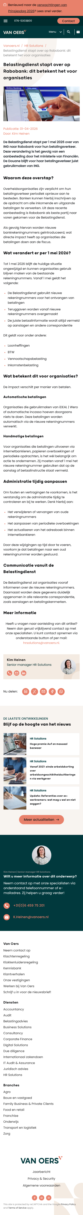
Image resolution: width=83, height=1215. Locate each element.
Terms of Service (17, 1207)
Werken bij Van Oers (18, 986)
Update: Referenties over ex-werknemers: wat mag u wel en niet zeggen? (53, 800)
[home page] (42, 1160)
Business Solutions (17, 1027)
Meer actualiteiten (39, 819)
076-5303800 (23, 21)
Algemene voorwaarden (41, 1185)
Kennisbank (12, 968)
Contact (68, 21)
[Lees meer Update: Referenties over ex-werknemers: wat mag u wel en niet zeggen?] (15, 798)
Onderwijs (11, 1121)
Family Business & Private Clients (28, 1104)
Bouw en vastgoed (17, 1098)
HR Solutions (12, 1075)
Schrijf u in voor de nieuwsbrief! (27, 992)
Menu (52, 32)
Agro (7, 1092)
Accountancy (13, 1009)
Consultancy (13, 1033)
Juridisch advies (15, 1069)
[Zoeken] (69, 32)
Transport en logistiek (19, 1127)
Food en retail (13, 1109)
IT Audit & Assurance (19, 1063)
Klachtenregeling (16, 956)
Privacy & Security (41, 1178)
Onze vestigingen (16, 980)
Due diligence (13, 1051)
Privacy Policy (68, 1204)
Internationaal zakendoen (23, 1057)
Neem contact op (16, 950)
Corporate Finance (17, 1039)
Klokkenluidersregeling (20, 962)
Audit (7, 1015)
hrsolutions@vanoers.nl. (41, 643)
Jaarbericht (41, 1172)
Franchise (10, 1115)
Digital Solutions (15, 1045)
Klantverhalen (14, 974)
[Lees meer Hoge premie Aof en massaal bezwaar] (15, 744)
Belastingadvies (15, 1021)
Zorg (6, 1133)
